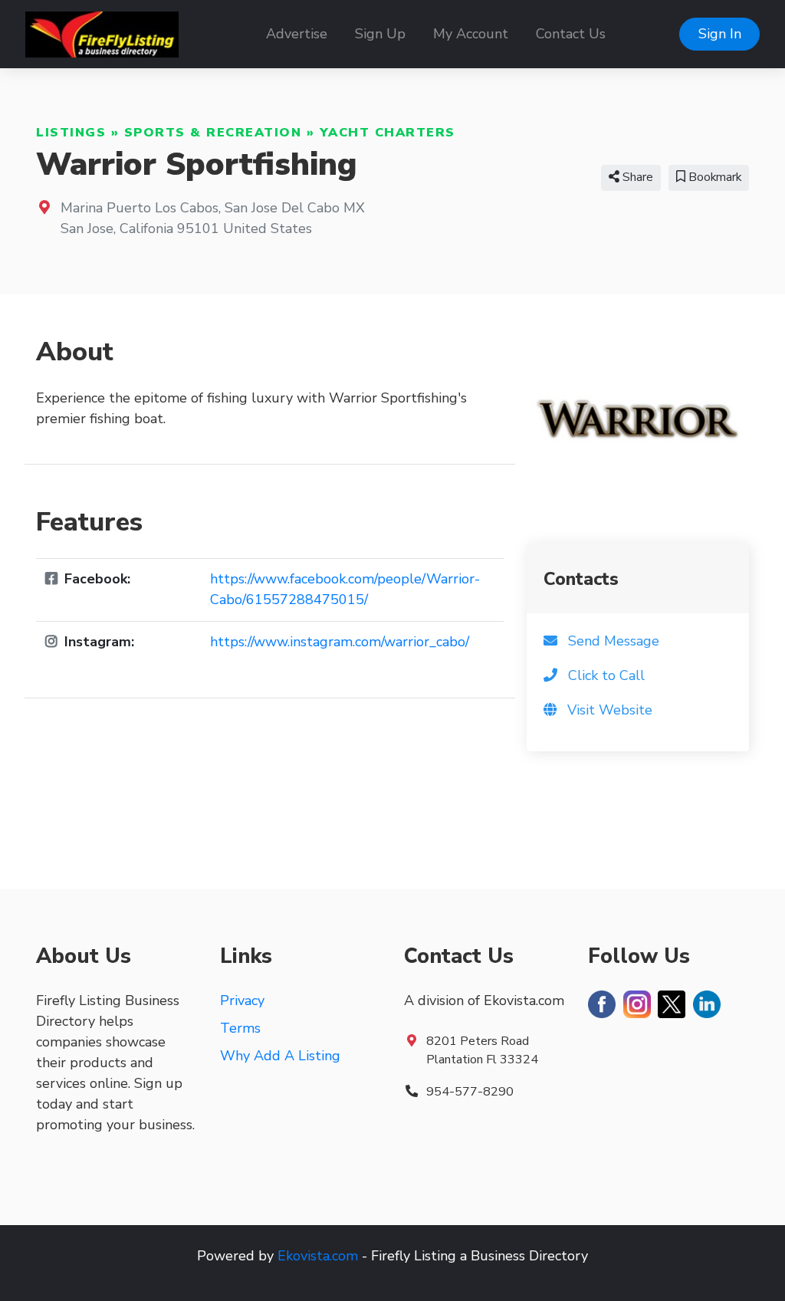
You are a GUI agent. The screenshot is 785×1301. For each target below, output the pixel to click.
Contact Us (571, 34)
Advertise (296, 34)
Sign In (719, 34)
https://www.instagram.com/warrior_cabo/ (339, 641)
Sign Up (380, 34)
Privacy (242, 1000)
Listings (71, 132)
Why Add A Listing (280, 1055)
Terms (240, 1028)
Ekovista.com (318, 1256)
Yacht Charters (387, 132)
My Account (470, 34)
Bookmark (713, 177)
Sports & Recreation (213, 132)
